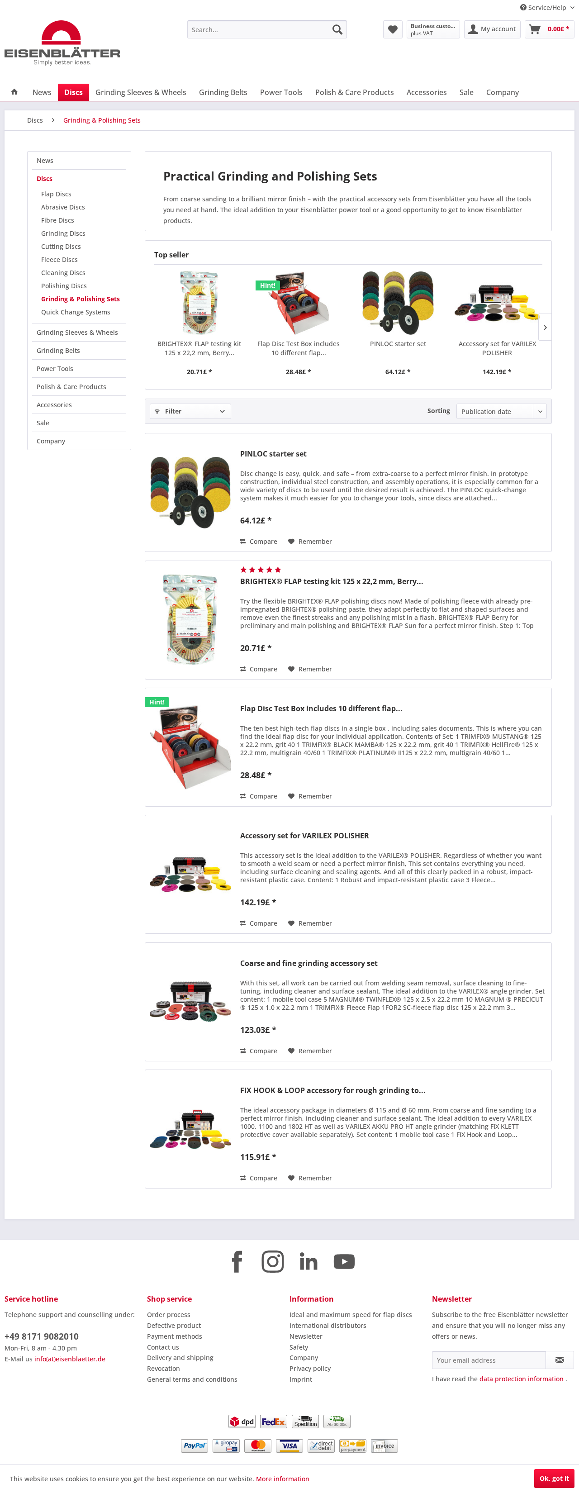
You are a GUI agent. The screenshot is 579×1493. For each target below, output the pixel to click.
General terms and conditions (192, 1379)
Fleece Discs (59, 259)
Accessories (54, 404)
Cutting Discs (61, 246)
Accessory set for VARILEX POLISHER (497, 348)
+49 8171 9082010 (42, 1336)
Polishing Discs (64, 285)
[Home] (14, 92)
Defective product (174, 1325)
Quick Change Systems (75, 312)
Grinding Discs (63, 233)
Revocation (163, 1368)
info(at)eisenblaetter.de (69, 1359)
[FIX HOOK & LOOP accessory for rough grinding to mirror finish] (190, 1129)
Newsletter (306, 1336)
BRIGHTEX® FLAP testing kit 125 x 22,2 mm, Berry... (199, 348)
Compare (262, 541)
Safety (299, 1347)
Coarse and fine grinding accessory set (309, 963)
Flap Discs (56, 194)
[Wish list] (393, 29)
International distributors (328, 1325)
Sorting (438, 410)
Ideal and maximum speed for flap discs (351, 1314)
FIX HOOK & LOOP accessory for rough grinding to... (333, 1090)
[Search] (337, 29)
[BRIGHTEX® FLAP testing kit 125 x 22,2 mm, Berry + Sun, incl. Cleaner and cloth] (199, 303)
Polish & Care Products (71, 386)
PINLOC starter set (398, 343)
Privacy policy (310, 1368)
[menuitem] (267, 29)
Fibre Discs (57, 220)
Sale (43, 422)
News (45, 160)
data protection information (521, 1378)
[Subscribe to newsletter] (560, 1360)
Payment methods (174, 1336)
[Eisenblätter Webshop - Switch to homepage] (75, 43)
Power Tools (55, 368)
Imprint (301, 1379)
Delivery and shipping (180, 1357)
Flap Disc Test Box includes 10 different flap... (298, 348)
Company (51, 441)
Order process (168, 1314)
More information (282, 1478)
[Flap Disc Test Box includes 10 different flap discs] (299, 303)
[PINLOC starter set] (398, 303)
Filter (172, 411)
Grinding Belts (58, 350)
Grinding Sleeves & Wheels (77, 332)
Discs (44, 178)
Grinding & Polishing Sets (80, 299)
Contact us (163, 1347)
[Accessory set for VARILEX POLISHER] (498, 303)
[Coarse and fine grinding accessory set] (190, 1001)
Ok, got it (554, 1478)
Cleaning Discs (63, 272)
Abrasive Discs (63, 207)
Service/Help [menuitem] (547, 7)
